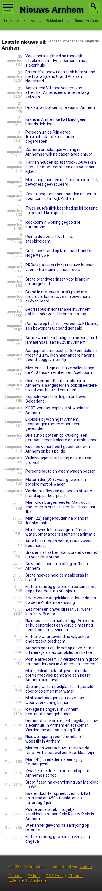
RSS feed (54, 875)
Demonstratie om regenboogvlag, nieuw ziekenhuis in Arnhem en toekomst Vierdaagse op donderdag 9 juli (62, 725)
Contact (15, 875)
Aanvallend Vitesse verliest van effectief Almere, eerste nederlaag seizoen (57, 92)
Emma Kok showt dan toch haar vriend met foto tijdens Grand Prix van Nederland (60, 76)
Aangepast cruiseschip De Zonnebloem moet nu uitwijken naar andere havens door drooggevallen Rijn (61, 355)
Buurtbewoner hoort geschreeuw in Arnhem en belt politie (58, 448)
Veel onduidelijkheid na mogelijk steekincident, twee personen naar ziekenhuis (57, 60)
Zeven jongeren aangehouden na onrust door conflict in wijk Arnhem (62, 196)
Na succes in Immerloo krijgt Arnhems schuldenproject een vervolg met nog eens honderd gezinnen (60, 625)
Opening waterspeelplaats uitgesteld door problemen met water (59, 688)
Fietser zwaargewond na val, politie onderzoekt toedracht (57, 638)
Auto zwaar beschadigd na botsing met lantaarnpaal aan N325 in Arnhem (61, 340)
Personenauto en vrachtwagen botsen (61, 471)
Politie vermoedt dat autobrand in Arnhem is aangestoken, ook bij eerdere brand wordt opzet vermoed (61, 385)
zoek (94, 12)
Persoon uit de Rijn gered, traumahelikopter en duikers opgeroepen (51, 137)
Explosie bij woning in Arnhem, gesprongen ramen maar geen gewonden (53, 424)
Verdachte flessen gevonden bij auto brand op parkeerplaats (59, 493)
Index (8, 21)
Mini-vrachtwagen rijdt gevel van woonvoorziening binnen (55, 700)
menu (8, 11)
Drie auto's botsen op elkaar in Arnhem (60, 107)
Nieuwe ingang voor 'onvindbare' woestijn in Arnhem (54, 738)
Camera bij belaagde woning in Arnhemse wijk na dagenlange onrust (59, 151)
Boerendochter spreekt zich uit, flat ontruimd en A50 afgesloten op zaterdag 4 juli (58, 798)
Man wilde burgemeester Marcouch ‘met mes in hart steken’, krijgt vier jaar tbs (60, 507)
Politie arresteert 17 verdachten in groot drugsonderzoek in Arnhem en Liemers (62, 661)
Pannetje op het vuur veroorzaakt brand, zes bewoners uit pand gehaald (62, 325)
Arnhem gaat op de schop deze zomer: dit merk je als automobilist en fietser (61, 650)
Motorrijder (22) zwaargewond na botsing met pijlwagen (56, 481)
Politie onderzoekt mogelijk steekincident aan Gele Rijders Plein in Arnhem (60, 814)
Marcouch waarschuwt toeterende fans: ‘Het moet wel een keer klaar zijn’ (60, 750)
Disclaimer (38, 880)
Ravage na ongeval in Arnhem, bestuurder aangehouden (53, 711)
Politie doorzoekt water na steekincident (49, 238)
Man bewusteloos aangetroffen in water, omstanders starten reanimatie (61, 531)
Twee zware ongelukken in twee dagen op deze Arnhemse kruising (61, 600)
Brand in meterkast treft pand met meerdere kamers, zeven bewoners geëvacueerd (58, 296)
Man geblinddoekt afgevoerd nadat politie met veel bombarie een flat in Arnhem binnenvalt (58, 675)
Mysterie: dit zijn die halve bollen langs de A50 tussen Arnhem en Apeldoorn (60, 370)
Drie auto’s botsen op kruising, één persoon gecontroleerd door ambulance (61, 437)
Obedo (86, 866)
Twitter (34, 875)
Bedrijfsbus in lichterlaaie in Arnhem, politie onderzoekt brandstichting (59, 311)
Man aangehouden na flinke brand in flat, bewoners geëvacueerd (62, 182)
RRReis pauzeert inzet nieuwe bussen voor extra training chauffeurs (60, 267)
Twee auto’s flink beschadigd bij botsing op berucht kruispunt (62, 210)
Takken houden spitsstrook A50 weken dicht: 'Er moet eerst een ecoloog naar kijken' (61, 167)
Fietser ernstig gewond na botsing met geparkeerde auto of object (61, 588)
